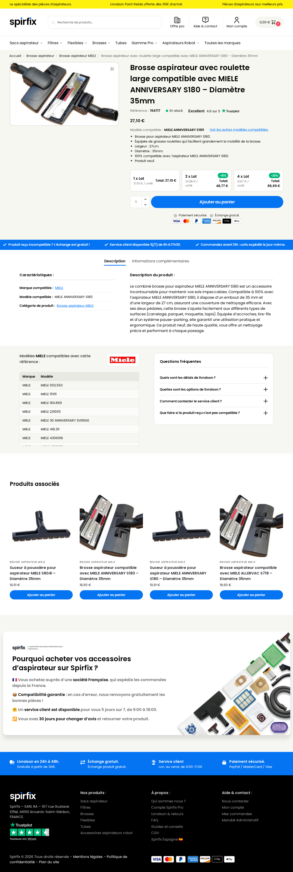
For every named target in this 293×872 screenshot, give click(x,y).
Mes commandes (237, 813)
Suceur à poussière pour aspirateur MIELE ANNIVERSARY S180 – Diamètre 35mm (178, 573)
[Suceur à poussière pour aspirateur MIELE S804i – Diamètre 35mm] (41, 526)
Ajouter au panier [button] (41, 595)
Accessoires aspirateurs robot (106, 832)
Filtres (85, 807)
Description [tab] (115, 261)
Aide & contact (205, 26)
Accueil (15, 56)
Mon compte (237, 26)
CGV (155, 832)
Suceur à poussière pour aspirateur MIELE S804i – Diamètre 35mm (33, 573)
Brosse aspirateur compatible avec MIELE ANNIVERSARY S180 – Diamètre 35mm (109, 573)
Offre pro (177, 26)
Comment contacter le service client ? (191, 401)
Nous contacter (235, 801)
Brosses (87, 813)
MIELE (59, 287)
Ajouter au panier (217, 202)
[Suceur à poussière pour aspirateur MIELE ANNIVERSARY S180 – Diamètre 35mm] (181, 526)
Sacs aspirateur (94, 801)
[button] (269, 22)
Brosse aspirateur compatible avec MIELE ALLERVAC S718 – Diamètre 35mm (248, 573)
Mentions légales (88, 856)
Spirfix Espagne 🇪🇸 (167, 839)
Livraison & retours (167, 813)
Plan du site (49, 862)
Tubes (85, 826)
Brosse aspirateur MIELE (77, 56)
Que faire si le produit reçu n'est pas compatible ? (200, 412)
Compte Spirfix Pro (167, 807)
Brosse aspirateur (40, 56)
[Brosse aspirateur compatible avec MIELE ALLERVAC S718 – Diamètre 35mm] (251, 526)
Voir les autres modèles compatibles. (239, 129)
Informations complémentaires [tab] (160, 261)
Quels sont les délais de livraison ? (188, 377)
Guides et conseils (167, 826)
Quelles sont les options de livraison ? (190, 389)
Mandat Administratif (240, 820)
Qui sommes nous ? (168, 801)
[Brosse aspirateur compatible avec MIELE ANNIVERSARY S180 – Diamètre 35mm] (111, 526)
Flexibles (87, 820)
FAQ (154, 820)
